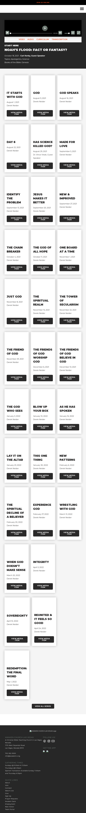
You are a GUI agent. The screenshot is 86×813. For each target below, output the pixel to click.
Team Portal (10, 809)
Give (7, 793)
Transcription (59, 39)
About (7, 783)
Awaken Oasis (10, 801)
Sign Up (8, 796)
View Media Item (16, 113)
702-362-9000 (10, 753)
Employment (10, 804)
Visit (7, 785)
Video (22, 39)
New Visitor (9, 807)
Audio (30, 39)
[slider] (31, 33)
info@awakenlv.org (12, 756)
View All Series (43, 706)
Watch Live (9, 791)
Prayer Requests (11, 799)
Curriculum (42, 39)
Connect (8, 788)
